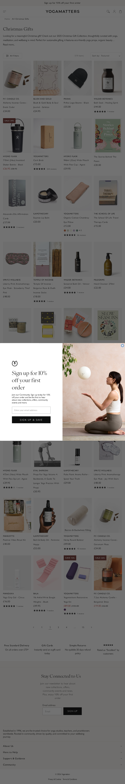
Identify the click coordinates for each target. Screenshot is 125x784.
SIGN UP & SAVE (31, 419)
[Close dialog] (122, 345)
